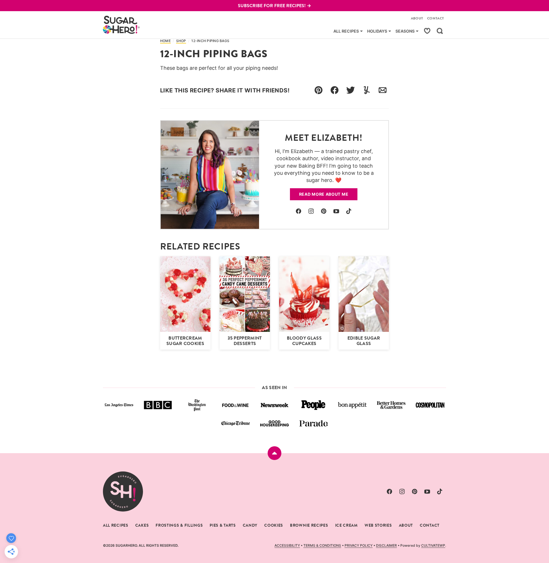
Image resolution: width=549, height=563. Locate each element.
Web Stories (378, 525)
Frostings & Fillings (179, 525)
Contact (435, 18)
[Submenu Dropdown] (361, 31)
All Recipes (346, 31)
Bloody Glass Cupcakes (304, 341)
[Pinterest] (323, 211)
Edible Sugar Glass (363, 341)
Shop (181, 41)
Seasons (405, 31)
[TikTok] (349, 211)
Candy (250, 525)
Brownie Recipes (309, 525)
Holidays (377, 31)
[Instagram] (311, 211)
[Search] (439, 31)
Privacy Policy (359, 545)
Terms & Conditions (322, 545)
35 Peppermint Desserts (245, 341)
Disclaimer (386, 545)
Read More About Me (324, 194)
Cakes (142, 525)
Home (165, 41)
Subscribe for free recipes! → (274, 5)
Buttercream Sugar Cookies (185, 341)
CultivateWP (433, 545)
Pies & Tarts (223, 525)
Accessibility (287, 545)
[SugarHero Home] (121, 25)
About (417, 18)
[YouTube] (336, 211)
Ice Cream (346, 525)
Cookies (273, 525)
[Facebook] (298, 211)
